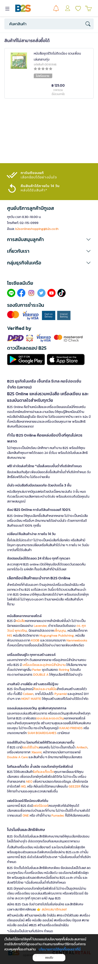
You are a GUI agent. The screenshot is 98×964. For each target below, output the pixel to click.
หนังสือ (20, 620)
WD (23, 786)
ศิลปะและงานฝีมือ (45, 689)
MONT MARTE (31, 698)
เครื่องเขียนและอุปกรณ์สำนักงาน (44, 664)
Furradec (57, 815)
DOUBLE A (40, 674)
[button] (49, 239)
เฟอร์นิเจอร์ (40, 805)
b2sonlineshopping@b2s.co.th (37, 228)
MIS (9, 635)
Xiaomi (36, 752)
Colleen (28, 693)
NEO (29, 781)
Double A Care (17, 757)
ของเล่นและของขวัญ (50, 718)
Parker (36, 669)
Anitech (81, 747)
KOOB (35, 640)
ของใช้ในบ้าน (30, 747)
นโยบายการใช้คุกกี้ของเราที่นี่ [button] (60, 949)
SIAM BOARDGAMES (42, 733)
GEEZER (74, 786)
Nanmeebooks (76, 640)
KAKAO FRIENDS (71, 728)
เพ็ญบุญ (60, 630)
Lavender (40, 625)
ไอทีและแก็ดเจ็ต (43, 771)
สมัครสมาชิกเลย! (54, 909)
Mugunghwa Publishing (56, 635)
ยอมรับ (49, 958)
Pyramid (60, 693)
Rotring (64, 669)
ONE (26, 815)
